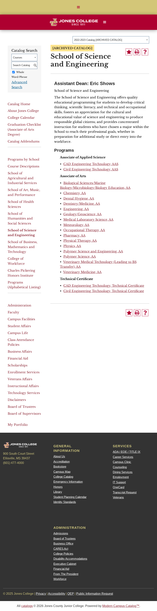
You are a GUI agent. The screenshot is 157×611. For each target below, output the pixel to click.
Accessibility (56, 593)
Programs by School (23, 159)
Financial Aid (18, 358)
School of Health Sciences (21, 204)
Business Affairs (20, 351)
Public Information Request (94, 593)
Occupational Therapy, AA (84, 230)
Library (57, 491)
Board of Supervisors (24, 413)
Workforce (59, 579)
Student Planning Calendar (70, 497)
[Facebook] (8, 471)
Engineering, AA (76, 209)
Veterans (118, 497)
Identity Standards (64, 502)
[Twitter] (18, 471)
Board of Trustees (22, 407)
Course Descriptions (23, 166)
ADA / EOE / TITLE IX (126, 451)
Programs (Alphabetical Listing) (24, 284)
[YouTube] (39, 471)
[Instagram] (28, 471)
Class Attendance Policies (21, 342)
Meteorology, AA (76, 225)
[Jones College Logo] (74, 22)
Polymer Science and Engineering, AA (93, 251)
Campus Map (61, 471)
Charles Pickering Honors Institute (21, 273)
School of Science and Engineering (22, 232)
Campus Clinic (122, 462)
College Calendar (21, 118)
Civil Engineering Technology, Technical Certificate (103, 291)
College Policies (63, 553)
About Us (59, 456)
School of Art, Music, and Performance (24, 192)
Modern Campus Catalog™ (120, 606)
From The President (65, 574)
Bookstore (59, 466)
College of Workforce (16, 261)
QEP (70, 593)
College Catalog (63, 476)
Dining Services (122, 472)
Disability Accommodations (70, 558)
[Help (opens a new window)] (145, 51)
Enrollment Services (23, 372)
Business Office (63, 543)
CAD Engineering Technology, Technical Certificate (103, 285)
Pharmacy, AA (74, 235)
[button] (78, 7)
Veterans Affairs (20, 379)
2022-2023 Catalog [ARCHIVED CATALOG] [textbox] (98, 39)
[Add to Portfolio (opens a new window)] (129, 51)
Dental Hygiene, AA (78, 198)
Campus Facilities (21, 319)
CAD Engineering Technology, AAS (90, 164)
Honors (58, 486)
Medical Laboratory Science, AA (88, 219)
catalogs (27, 606)
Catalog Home (19, 104)
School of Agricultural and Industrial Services (22, 178)
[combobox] (111, 39)
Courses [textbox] (17, 57)
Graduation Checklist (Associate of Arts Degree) (24, 129)
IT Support (119, 482)
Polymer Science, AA (79, 256)
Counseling (120, 467)
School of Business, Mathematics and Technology (22, 247)
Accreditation (61, 461)
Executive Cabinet (64, 563)
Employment (121, 477)
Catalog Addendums (23, 141)
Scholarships (17, 365)
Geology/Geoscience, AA (82, 214)
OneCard (118, 487)
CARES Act (60, 548)
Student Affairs (19, 326)
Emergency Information (68, 481)
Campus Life (18, 333)
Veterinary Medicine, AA (82, 272)
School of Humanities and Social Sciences (20, 218)
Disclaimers (17, 400)
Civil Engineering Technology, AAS (90, 169)
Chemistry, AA (74, 193)
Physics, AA (72, 246)
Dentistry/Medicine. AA (81, 204)
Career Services (123, 457)
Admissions (60, 533)
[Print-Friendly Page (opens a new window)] (137, 51)
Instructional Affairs (23, 386)
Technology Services (24, 393)
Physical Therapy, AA (80, 240)
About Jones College (23, 111)
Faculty (13, 312)
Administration (19, 305)
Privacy (41, 593)
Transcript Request (125, 492)
